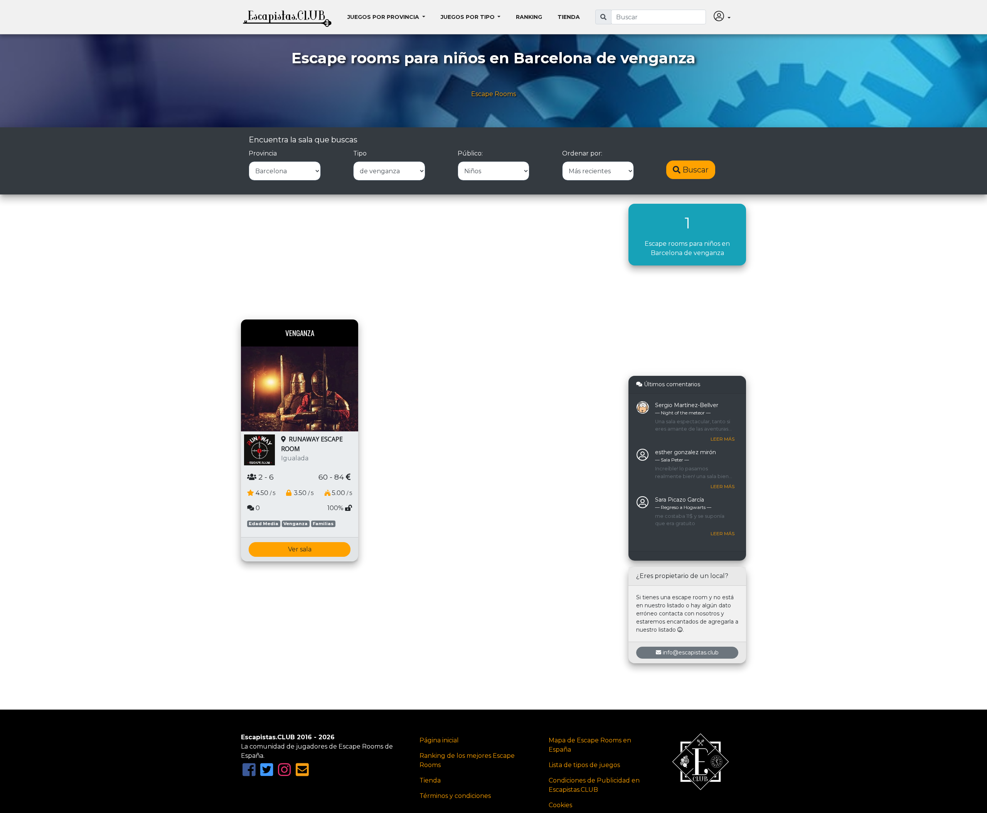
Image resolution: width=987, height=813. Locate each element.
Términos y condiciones (455, 795)
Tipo (360, 153)
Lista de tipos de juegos (584, 765)
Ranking (529, 17)
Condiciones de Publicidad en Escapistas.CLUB (594, 785)
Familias (323, 523)
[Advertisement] (429, 258)
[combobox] (658, 17)
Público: (470, 153)
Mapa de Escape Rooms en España (590, 745)
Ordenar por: (582, 153)
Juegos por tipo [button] (468, 17)
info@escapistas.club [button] (691, 652)
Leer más (722, 439)
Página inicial (439, 740)
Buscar (694, 169)
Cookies (560, 805)
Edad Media (263, 523)
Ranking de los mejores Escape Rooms (467, 760)
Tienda (569, 17)
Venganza (295, 523)
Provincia (263, 153)
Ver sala (300, 549)
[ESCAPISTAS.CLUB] (287, 17)
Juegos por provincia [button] (384, 17)
